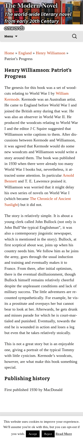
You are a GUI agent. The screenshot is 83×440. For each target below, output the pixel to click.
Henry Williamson (50, 53)
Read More (64, 434)
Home (9, 53)
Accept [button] (33, 434)
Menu (8, 36)
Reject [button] (48, 434)
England (25, 53)
